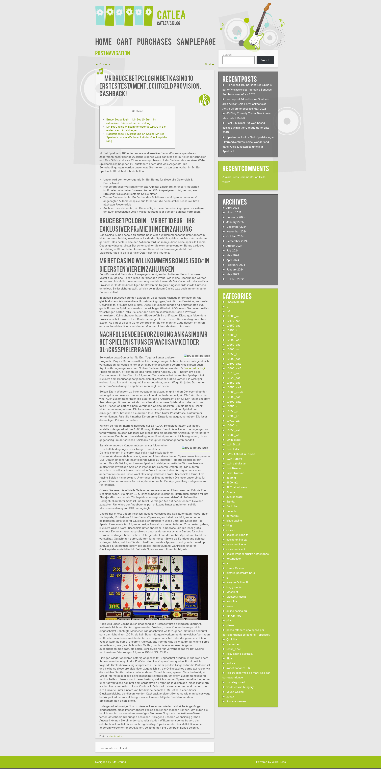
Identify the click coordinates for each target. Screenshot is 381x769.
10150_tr (232, 330)
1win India (232, 449)
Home (103, 41)
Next (209, 64)
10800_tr (232, 425)
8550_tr (231, 477)
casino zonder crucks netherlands (247, 553)
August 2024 (234, 245)
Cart (124, 41)
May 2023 (232, 274)
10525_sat (233, 377)
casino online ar (236, 544)
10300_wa (233, 349)
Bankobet (232, 506)
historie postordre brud (240, 572)
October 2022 (235, 279)
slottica (230, 663)
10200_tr (232, 335)
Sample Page (196, 41)
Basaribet (232, 511)
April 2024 (232, 260)
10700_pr (232, 415)
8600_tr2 (232, 482)
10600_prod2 (234, 392)
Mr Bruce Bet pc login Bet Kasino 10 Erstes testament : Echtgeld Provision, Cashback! (150, 85)
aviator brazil (234, 496)
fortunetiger (233, 558)
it (227, 577)
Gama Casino (235, 568)
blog (229, 525)
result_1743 (233, 649)
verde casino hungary (240, 687)
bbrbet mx (232, 515)
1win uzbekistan (236, 463)
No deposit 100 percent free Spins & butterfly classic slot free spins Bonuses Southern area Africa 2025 (247, 89)
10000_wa (233, 316)
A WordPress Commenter (238, 177)
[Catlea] (126, 13)
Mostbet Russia (236, 596)
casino (230, 530)
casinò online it (235, 549)
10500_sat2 (233, 363)
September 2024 (236, 241)
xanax (230, 696)
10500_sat (233, 358)
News (229, 606)
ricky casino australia (239, 653)
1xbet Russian (235, 473)
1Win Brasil (233, 439)
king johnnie (233, 587)
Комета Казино (236, 701)
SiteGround (119, 761)
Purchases (154, 41)
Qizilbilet (231, 639)
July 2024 (232, 250)
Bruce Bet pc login (195, 368)
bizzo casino (234, 520)
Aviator (230, 492)
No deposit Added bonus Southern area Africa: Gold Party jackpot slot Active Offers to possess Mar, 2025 (245, 103)
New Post (232, 601)
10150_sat (233, 325)
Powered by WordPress (271, 761)
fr (227, 563)
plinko (230, 625)
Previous (102, 64)
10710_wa (233, 420)
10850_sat (233, 430)
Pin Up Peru (233, 615)
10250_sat (233, 344)
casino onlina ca (236, 539)
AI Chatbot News (236, 487)
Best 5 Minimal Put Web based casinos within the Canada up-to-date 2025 (245, 127)
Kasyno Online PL (237, 582)
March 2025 (233, 212)
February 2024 (235, 264)
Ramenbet (233, 644)
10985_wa (233, 435)
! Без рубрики (235, 301)
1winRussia (233, 468)
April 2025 (232, 207)
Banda (230, 501)
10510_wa (233, 373)
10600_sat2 (233, 401)
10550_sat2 (233, 387)
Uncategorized (116, 736)
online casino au (236, 610)
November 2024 (236, 231)
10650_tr (232, 406)
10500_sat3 (233, 368)
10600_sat (233, 396)
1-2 (228, 311)
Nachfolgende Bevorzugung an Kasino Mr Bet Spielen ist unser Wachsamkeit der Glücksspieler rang (136, 137)
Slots (229, 658)
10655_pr (232, 411)
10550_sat (233, 382)
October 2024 (235, 236)
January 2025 (235, 222)
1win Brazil (233, 444)
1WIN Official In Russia (240, 454)
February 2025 (235, 217)
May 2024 (232, 255)
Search (226, 54)
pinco (229, 620)
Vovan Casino (235, 691)
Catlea (171, 14)
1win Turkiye (234, 458)
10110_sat (233, 320)
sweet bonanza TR (238, 668)
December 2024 (236, 226)
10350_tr (232, 354)
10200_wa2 (233, 339)
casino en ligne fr (237, 534)
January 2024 (235, 269)
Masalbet (232, 591)
